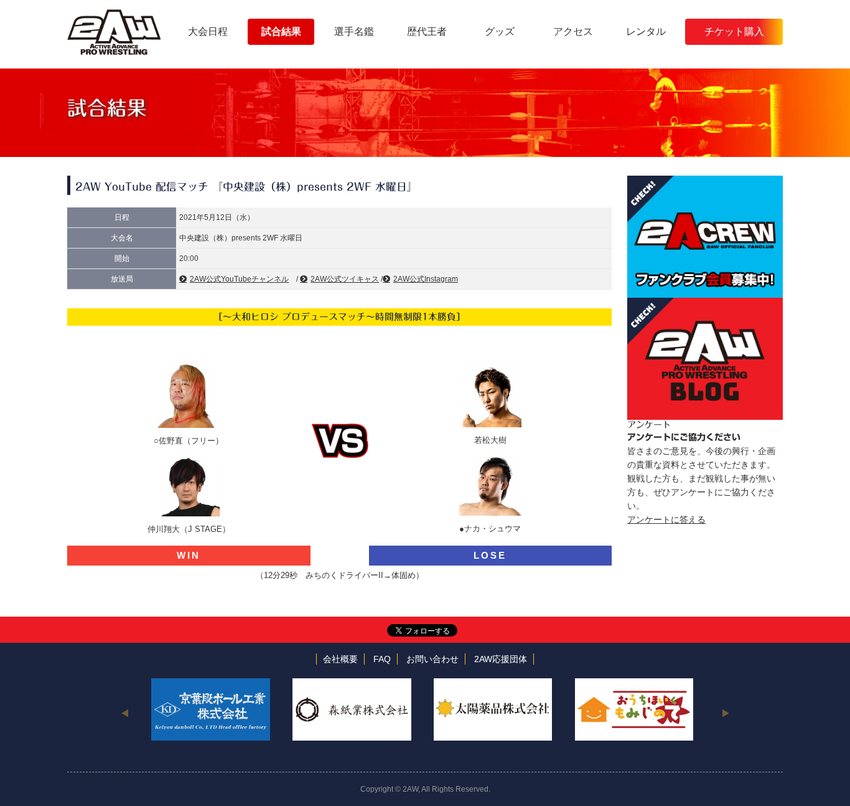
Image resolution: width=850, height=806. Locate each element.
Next (725, 712)
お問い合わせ (432, 659)
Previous (124, 712)
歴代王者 (427, 31)
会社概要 (340, 659)
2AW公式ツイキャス (345, 279)
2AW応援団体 (500, 659)
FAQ (382, 659)
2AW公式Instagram (425, 279)
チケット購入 (734, 31)
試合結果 (281, 31)
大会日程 (208, 31)
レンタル (646, 31)
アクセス (573, 31)
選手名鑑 (354, 31)
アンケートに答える (666, 519)
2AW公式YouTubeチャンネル (239, 279)
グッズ (500, 31)
